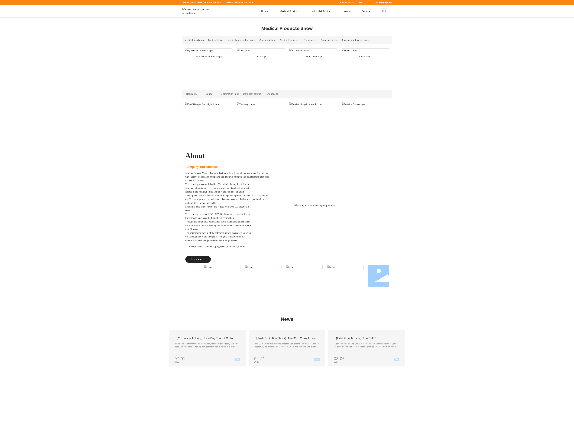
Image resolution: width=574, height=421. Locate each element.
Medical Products (276, 384)
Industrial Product (297, 384)
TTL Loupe (260, 56)
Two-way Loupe (261, 110)
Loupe (209, 93)
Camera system (328, 40)
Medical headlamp (194, 40)
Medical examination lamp (241, 40)
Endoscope (309, 40)
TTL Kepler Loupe (313, 56)
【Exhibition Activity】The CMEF (355, 338)
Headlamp (191, 93)
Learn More (198, 259)
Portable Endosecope (365, 110)
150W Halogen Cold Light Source (208, 110)
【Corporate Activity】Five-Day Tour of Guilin (204, 338)
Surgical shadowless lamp (355, 40)
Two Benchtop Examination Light (313, 110)
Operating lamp (267, 40)
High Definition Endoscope (209, 56)
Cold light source (289, 40)
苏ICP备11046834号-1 (371, 416)
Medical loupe (215, 40)
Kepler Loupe (365, 56)
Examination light (229, 93)
